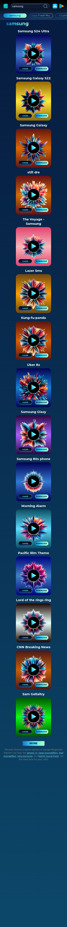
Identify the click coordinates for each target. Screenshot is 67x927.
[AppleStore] (55, 6)
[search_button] (45, 6)
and (46, 756)
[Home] (5, 6)
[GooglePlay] (61, 6)
